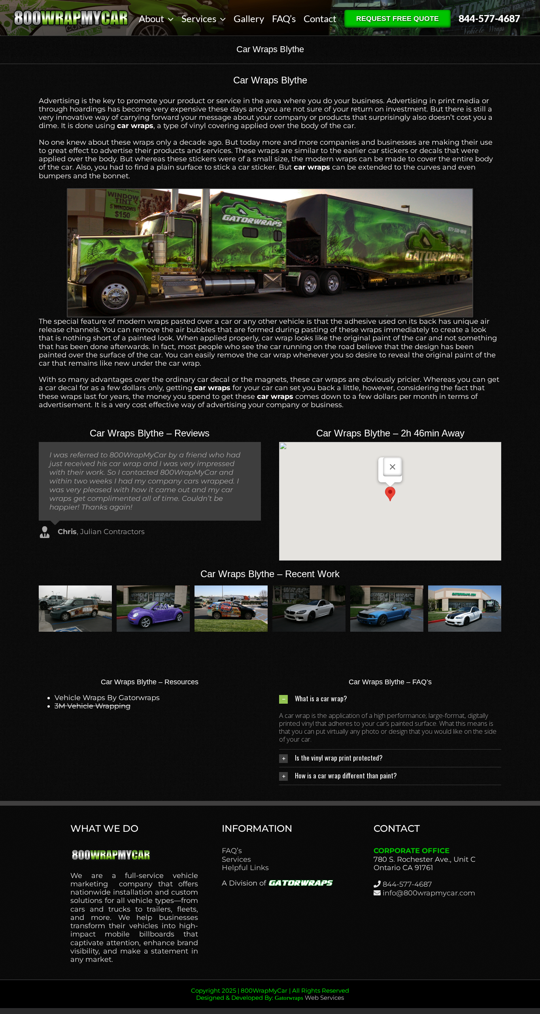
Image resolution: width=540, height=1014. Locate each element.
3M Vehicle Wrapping (92, 706)
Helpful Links (245, 868)
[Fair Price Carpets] (231, 589)
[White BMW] (464, 589)
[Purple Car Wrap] (309, 589)
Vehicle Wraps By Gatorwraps (107, 697)
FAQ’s (232, 851)
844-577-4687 (407, 884)
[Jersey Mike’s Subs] (386, 589)
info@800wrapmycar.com (429, 893)
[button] (390, 494)
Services (236, 859)
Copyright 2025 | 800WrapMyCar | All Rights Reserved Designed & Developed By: (270, 994)
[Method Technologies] (75, 589)
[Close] (392, 466)
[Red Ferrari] (153, 589)
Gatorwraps (289, 998)
